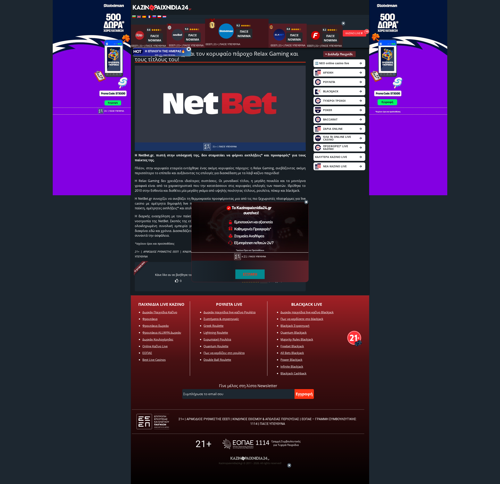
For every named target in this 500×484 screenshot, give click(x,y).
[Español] (144, 17)
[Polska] (159, 17)
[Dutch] (164, 17)
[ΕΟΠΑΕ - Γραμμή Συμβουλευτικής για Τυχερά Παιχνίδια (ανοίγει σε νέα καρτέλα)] (261, 444)
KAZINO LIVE (353, 33)
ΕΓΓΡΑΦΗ (250, 274)
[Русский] (154, 17)
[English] (139, 17)
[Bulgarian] (134, 17)
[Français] (149, 17)
